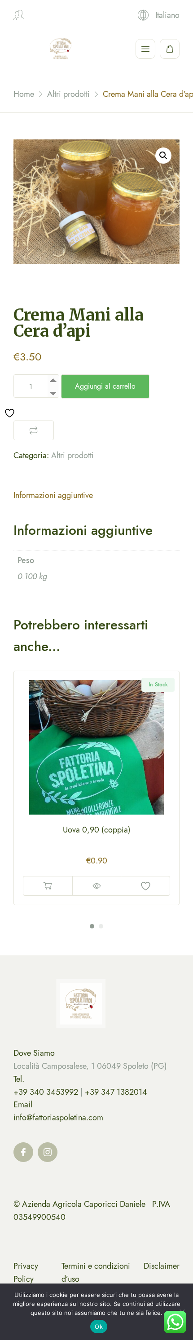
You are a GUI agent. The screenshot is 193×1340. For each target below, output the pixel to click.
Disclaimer (162, 1266)
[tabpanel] (96, 788)
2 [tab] (101, 926)
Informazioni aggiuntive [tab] (53, 495)
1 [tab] (92, 926)
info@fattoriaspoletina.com (58, 1117)
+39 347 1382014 (116, 1092)
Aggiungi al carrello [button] (47, 885)
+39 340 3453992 (45, 1092)
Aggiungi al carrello (105, 386)
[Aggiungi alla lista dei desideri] (145, 885)
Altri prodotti (72, 455)
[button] (163, 155)
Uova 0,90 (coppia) (97, 830)
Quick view (96, 885)
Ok (99, 1326)
